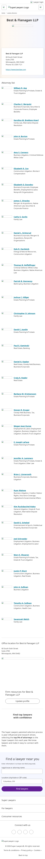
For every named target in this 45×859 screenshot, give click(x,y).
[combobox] (22, 771)
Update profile (22, 701)
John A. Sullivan (21, 587)
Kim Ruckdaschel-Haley (25, 506)
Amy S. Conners (21, 152)
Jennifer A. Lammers (23, 458)
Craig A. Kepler (20, 378)
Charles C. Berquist (22, 104)
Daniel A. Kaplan (21, 361)
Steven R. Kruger (22, 410)
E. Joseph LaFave (21, 442)
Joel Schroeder (20, 538)
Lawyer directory (12, 13)
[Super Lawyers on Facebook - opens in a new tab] (14, 832)
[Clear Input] (40, 771)
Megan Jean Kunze (22, 426)
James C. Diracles (22, 200)
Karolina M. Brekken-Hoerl (26, 120)
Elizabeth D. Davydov (23, 184)
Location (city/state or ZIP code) (14, 777)
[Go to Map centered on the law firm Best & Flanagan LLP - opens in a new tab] (22, 670)
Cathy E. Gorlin (20, 217)
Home (3, 13)
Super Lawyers (9, 800)
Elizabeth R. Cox (21, 168)
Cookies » (37, 850)
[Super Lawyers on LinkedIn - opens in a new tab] (31, 832)
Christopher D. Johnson (24, 313)
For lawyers (7, 808)
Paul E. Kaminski (21, 345)
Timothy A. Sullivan (23, 603)
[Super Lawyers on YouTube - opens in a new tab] (25, 832)
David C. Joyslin (21, 329)
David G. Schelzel (21, 522)
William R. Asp (20, 88)
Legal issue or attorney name (13, 767)
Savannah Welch (21, 619)
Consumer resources (12, 816)
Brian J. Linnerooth (22, 474)
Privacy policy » (27, 850)
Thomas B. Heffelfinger (24, 265)
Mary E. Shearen (21, 555)
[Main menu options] (4, 7)
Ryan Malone (20, 490)
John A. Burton (20, 136)
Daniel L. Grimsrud (22, 233)
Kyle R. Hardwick (21, 249)
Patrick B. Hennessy (23, 281)
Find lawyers (22, 788)
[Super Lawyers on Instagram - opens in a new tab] (19, 832)
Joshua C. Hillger (21, 297)
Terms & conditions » (12, 850)
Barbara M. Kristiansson (25, 394)
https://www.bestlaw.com (16, 69)
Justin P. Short (20, 571)
